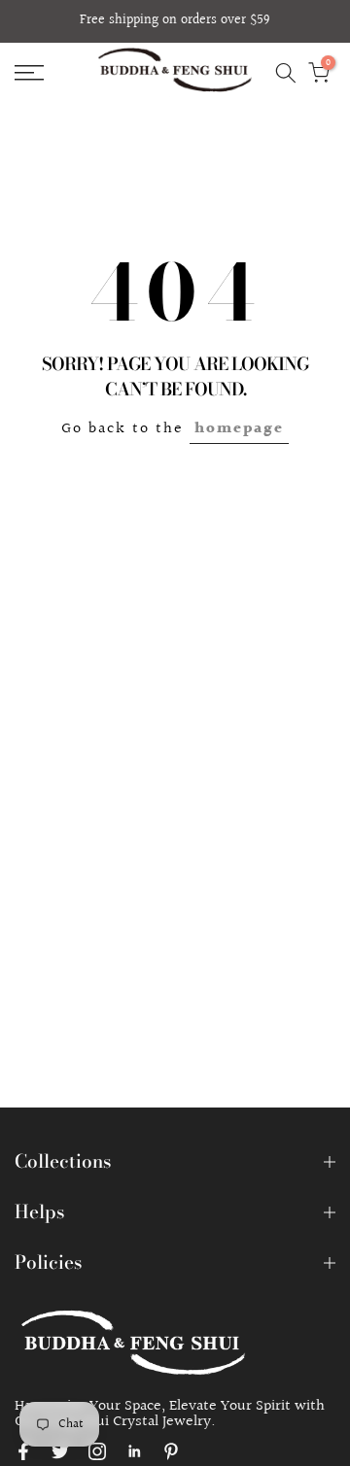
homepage (239, 429)
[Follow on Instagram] (97, 1451)
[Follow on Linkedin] (134, 1451)
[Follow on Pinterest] (171, 1451)
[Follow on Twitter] (60, 1451)
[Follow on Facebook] (23, 1451)
